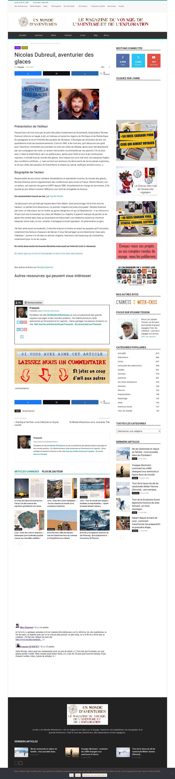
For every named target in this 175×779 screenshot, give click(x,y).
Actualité (22, 35)
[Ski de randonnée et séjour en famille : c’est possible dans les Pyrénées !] (123, 454)
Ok (71, 775)
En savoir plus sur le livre (26, 253)
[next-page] (20, 543)
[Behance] (141, 10)
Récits (53, 35)
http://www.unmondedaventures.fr (45, 442)
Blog (95, 35)
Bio (19, 303)
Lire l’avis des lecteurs (72, 253)
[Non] (171, 773)
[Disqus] (62, 586)
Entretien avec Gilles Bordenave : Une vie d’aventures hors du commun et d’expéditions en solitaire (62, 535)
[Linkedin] (40, 458)
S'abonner (154, 55)
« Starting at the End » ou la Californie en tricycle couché (36, 423)
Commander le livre (50, 253)
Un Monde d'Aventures (58, 315)
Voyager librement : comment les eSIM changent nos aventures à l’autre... (94, 751)
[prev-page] (16, 543)
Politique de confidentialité (94, 775)
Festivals (68, 35)
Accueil (17, 43)
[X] (152, 10)
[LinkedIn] (18, 331)
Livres (82, 35)
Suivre (138, 55)
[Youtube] (60, 458)
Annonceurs (111, 6)
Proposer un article (98, 6)
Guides (135, 478)
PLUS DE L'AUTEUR (52, 471)
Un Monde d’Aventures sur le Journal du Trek (89, 422)
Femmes (135, 493)
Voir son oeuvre (148, 336)
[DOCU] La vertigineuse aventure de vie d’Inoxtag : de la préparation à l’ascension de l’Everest (94, 535)
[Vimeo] (155, 10)
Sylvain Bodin (56, 196)
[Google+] (25, 324)
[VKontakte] (159, 10)
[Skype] (45, 458)
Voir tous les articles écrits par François (53, 324)
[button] (157, 35)
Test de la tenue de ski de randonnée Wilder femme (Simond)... (143, 751)
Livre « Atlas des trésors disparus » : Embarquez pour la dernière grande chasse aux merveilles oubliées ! (29, 535)
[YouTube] (25, 331)
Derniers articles (34, 303)
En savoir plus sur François (88, 324)
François (21, 67)
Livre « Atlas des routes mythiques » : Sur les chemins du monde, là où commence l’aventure (61, 503)
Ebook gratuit (56, 6)
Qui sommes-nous (20, 6)
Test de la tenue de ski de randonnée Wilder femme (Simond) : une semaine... (145, 486)
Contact (121, 6)
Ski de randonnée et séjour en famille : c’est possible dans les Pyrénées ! (145, 452)
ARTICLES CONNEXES (26, 471)
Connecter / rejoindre (40, 2)
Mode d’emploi (35, 6)
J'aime (123, 55)
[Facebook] (145, 10)
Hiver (134, 459)
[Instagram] (148, 10)
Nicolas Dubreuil (45, 267)
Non (78, 775)
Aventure (38, 35)
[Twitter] (18, 324)
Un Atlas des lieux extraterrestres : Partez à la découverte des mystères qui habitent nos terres (28, 503)
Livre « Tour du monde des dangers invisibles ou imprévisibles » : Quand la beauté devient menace (94, 503)
